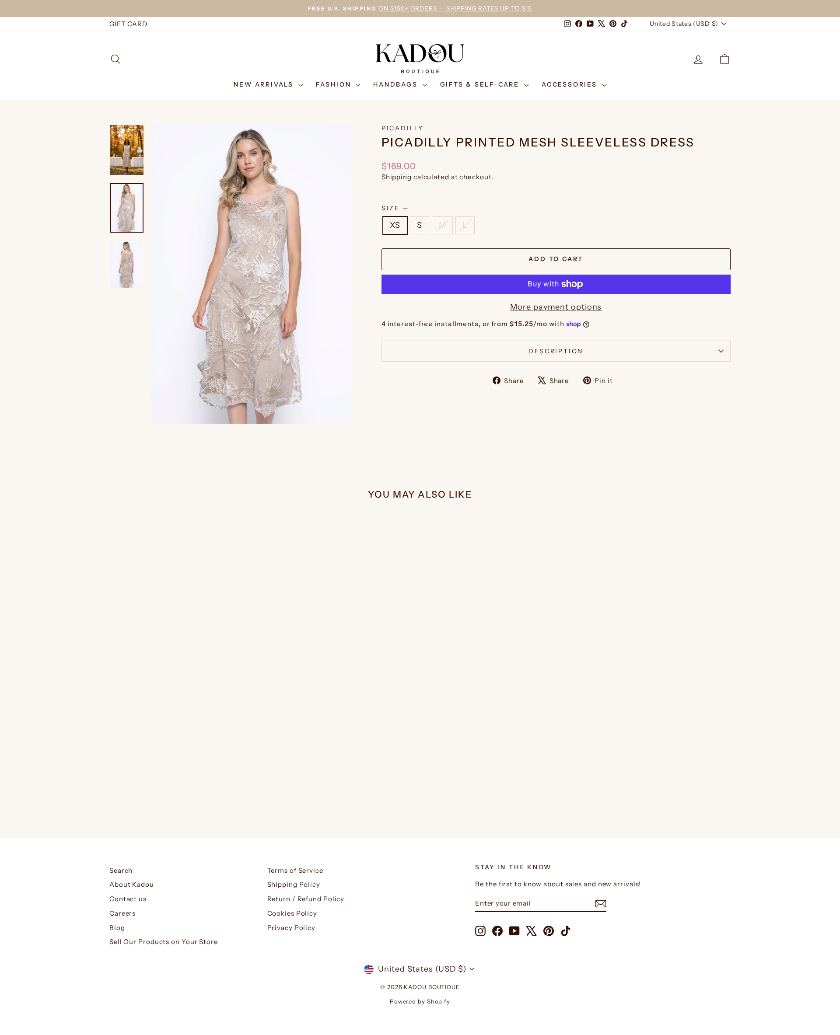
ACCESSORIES (571, 84)
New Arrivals (265, 84)
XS (395, 225)
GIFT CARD (128, 24)
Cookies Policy (292, 913)
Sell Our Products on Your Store (163, 941)
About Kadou (131, 884)
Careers (122, 913)
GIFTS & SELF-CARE (481, 84)
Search (121, 870)
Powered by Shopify (420, 1001)
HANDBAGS (396, 84)
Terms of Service (295, 870)
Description (555, 351)
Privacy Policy (291, 927)
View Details (183, 734)
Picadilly (403, 128)
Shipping (397, 177)
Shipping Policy (294, 884)
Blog (117, 927)
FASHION (335, 84)
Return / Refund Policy (306, 899)
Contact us (128, 899)
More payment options (556, 307)
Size (395, 208)
